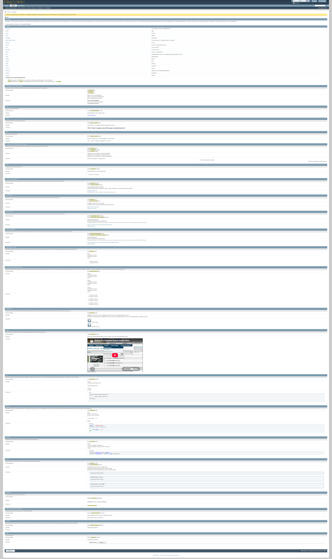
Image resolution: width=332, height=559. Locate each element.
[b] (6, 28)
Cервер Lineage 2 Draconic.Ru (316, 550)
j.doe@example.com (92, 190)
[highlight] (8, 38)
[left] (7, 40)
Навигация (47, 7)
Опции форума (40, 7)
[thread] (7, 49)
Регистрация (322, 1)
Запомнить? (297, 3)
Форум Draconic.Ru (92, 208)
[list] (7, 54)
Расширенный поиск (322, 7)
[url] (7, 47)
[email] (7, 45)
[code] (7, 61)
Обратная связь (304, 550)
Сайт (6, 5)
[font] (7, 35)
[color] (7, 31)
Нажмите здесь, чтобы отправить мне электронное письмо (101, 192)
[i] (7, 28)
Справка (28, 7)
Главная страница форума (11, 7)
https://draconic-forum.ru (93, 207)
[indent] (7, 42)
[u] (9, 28)
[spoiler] (7, 75)
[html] (7, 66)
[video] (7, 59)
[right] (9, 40)
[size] (7, 33)
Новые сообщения (22, 7)
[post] (7, 52)
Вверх (325, 550)
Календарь (33, 7)
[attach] (7, 73)
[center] (13, 40)
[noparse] (8, 70)
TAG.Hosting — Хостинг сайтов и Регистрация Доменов (166, 555)
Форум (13, 5)
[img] (7, 56)
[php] (7, 63)
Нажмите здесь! (91, 226)
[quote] (7, 68)
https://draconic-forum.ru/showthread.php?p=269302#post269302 (103, 242)
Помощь (314, 1)
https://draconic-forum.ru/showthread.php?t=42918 (99, 224)
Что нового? (21, 5)
